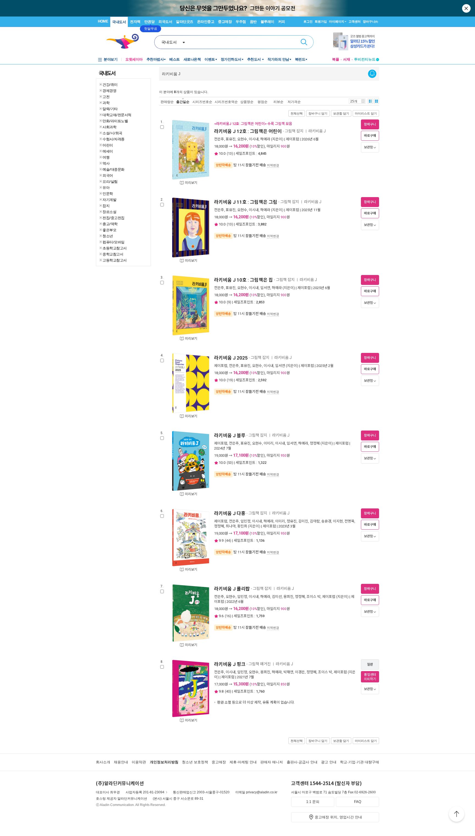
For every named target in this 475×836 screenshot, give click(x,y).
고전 (106, 96)
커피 (281, 22)
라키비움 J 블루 (229, 435)
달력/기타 (110, 108)
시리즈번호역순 (226, 101)
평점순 (262, 101)
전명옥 (349, 521)
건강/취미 (110, 84)
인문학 (108, 193)
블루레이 (267, 22)
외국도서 (165, 22)
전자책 (135, 22)
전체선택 (297, 113)
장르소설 (109, 211)
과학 (106, 102)
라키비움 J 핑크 (229, 664)
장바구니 (370, 21)
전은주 (219, 139)
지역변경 (273, 165)
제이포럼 (292, 139)
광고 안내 (328, 762)
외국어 (108, 175)
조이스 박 (313, 597)
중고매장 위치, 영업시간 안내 (338, 817)
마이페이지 (336, 21)
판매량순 (167, 101)
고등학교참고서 (115, 260)
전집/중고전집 (114, 217)
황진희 (242, 526)
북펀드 (300, 59)
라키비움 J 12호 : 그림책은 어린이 (248, 131)
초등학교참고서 (115, 248)
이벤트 (210, 59)
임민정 (245, 521)
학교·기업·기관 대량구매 (359, 762)
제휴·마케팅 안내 (243, 762)
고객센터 (355, 21)
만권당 (149, 22)
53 (230, 463)
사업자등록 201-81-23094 (145, 792)
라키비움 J (317, 131)
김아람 (315, 521)
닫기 (467, 8)
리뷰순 (278, 101)
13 (230, 153)
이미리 (269, 443)
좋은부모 (109, 229)
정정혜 (315, 443)
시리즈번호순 (202, 101)
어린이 (108, 145)
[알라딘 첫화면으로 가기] (125, 41)
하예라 (265, 139)
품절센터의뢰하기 (370, 677)
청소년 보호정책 (195, 762)
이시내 (254, 139)
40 (228, 691)
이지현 (338, 521)
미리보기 (191, 183)
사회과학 (109, 126)
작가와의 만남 (278, 59)
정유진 (292, 521)
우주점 (241, 22)
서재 (346, 59)
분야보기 (110, 59)
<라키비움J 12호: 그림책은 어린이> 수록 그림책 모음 (253, 124)
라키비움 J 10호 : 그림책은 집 (243, 280)
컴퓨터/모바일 (114, 241)
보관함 (368, 147)
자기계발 (109, 199)
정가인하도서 (231, 59)
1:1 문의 (312, 802)
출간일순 (182, 101)
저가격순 (294, 101)
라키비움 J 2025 (231, 358)
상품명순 (246, 101)
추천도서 (254, 59)
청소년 (108, 235)
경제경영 (109, 90)
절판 (370, 664)
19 (230, 380)
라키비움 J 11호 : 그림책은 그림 (245, 202)
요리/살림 (110, 181)
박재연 (288, 672)
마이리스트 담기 (366, 113)
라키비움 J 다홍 (229, 513)
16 (228, 616)
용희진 (288, 597)
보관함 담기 (341, 113)
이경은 (300, 672)
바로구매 (370, 136)
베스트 (174, 59)
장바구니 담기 (317, 113)
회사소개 (103, 762)
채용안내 (121, 762)
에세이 (108, 151)
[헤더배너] (356, 41)
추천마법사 (155, 59)
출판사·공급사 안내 (302, 762)
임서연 (265, 288)
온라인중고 (205, 22)
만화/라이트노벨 (115, 120)
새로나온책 (192, 59)
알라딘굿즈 (184, 22)
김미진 (303, 521)
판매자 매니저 (271, 762)
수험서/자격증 (114, 139)
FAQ (357, 802)
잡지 (106, 205)
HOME (103, 21)
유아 (106, 187)
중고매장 (225, 22)
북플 (335, 59)
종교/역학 (110, 223)
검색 (304, 42)
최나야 (231, 526)
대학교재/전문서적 (117, 114)
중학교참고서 (113, 254)
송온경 (326, 521)
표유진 (231, 139)
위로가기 (456, 815)
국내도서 (119, 22)
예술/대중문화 (114, 169)
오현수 (242, 139)
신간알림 (372, 74)
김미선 (277, 597)
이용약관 (139, 762)
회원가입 (321, 21)
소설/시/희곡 (112, 132)
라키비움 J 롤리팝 (232, 589)
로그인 (308, 21)
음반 (253, 22)
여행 (106, 157)
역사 (106, 163)
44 (228, 540)
